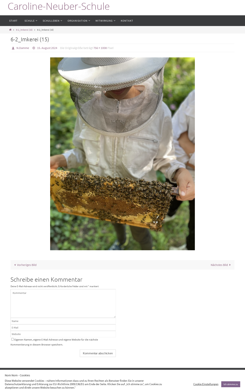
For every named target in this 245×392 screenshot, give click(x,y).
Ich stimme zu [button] (231, 384)
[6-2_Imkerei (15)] (122, 153)
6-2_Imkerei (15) (24, 29)
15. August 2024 (47, 48)
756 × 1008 (100, 48)
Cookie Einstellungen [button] (205, 384)
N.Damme (22, 48)
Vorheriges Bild (27, 265)
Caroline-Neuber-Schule (59, 6)
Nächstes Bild (219, 265)
